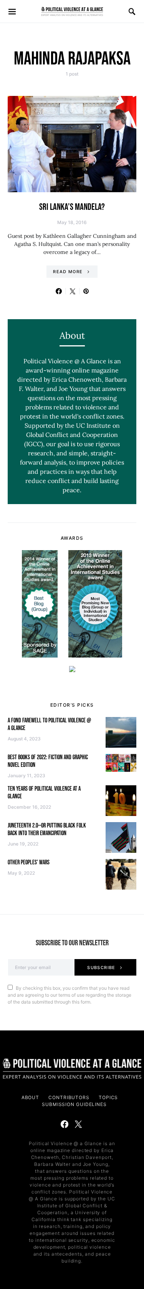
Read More (68, 271)
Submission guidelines (74, 1104)
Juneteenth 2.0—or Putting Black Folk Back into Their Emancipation (47, 829)
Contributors (68, 1097)
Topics (108, 1097)
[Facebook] (64, 1124)
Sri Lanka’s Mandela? (72, 207)
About (31, 1097)
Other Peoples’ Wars (29, 862)
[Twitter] (78, 1124)
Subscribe (101, 967)
